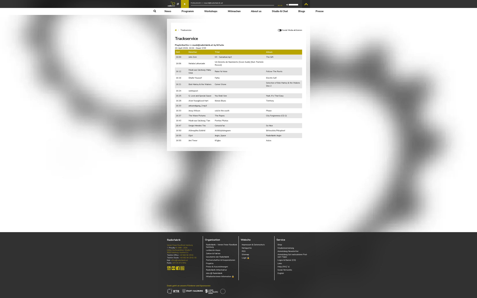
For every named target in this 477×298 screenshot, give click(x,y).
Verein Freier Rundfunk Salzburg (180, 245)
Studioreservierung (286, 248)
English (281, 273)
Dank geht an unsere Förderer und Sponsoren (188, 285)
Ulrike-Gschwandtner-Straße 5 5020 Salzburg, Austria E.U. (179, 251)
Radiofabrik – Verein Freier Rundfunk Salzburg (221, 245)
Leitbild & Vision (213, 250)
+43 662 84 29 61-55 (188, 258)
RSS (244, 251)
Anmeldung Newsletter (288, 251)
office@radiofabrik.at (179, 260)
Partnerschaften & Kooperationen (220, 260)
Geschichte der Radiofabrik (217, 256)
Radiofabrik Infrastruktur (216, 270)
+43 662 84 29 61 (186, 255)
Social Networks (285, 270)
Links (280, 263)
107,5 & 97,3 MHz (179, 263)
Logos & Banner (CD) (287, 260)
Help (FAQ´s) (284, 266)
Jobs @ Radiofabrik (214, 273)
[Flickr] (173, 268)
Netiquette (247, 248)
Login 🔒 (245, 257)
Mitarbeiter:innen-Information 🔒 (220, 276)
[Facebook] (178, 268)
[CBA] (169, 268)
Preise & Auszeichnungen (217, 266)
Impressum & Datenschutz (253, 244)
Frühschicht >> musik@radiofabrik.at (207, 3)
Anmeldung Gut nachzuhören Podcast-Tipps (292, 255)
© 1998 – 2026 (181, 248)
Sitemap (245, 254)
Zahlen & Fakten (213, 253)
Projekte (210, 263)
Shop (280, 244)
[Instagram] (182, 268)
